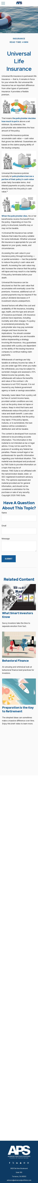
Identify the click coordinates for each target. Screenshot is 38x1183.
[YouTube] (20, 1162)
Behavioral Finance (15, 661)
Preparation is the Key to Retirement (18, 709)
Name (4, 513)
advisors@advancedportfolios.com (19, 1180)
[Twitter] (13, 1162)
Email (4, 526)
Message (6, 538)
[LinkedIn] (17, 1162)
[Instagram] (24, 1162)
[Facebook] (9, 1162)
